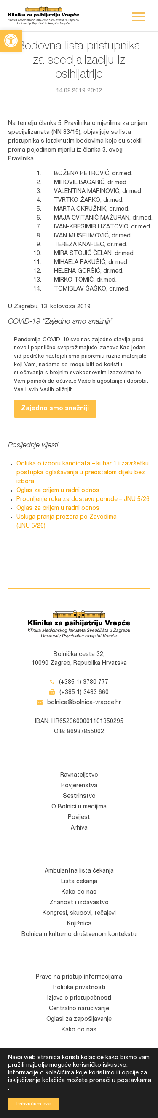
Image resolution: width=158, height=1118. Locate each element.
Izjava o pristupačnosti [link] (79, 998)
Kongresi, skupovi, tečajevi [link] (79, 914)
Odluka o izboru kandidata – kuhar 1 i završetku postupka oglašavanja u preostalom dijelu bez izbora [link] (82, 473)
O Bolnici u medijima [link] (79, 807)
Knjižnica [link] (79, 924)
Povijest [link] (79, 818)
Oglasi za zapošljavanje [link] (79, 1020)
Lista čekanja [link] (79, 882)
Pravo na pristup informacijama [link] (79, 977)
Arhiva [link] (79, 828)
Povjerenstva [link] (79, 786)
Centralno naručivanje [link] (79, 1009)
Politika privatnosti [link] (79, 988)
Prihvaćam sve (33, 1104)
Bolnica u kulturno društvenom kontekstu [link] (79, 935)
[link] (11, 41)
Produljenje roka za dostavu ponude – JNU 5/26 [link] (83, 500)
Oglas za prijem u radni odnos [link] (57, 491)
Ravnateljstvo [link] (79, 775)
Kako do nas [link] (79, 892)
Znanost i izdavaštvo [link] (79, 903)
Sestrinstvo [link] (79, 797)
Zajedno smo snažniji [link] (55, 408)
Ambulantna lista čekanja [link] (79, 871)
